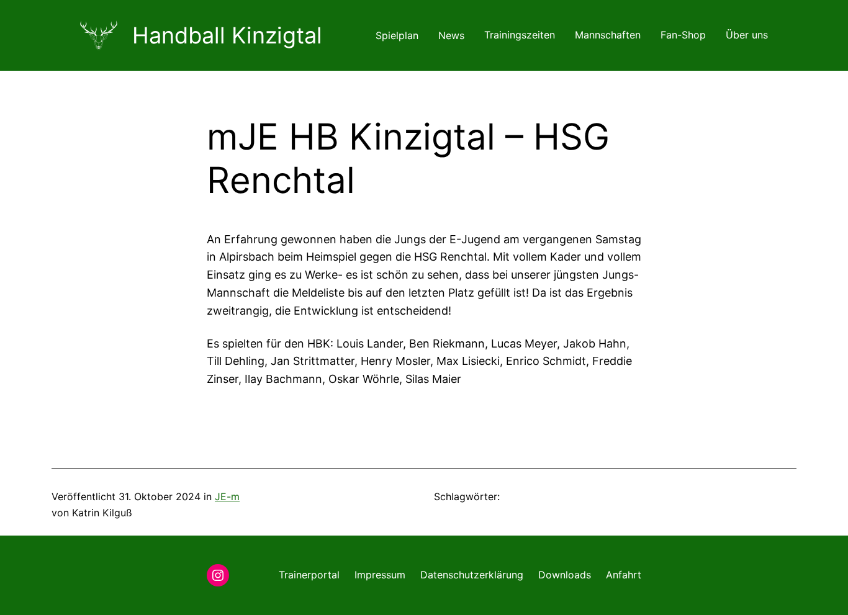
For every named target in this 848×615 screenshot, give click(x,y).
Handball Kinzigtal (227, 35)
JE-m (227, 496)
